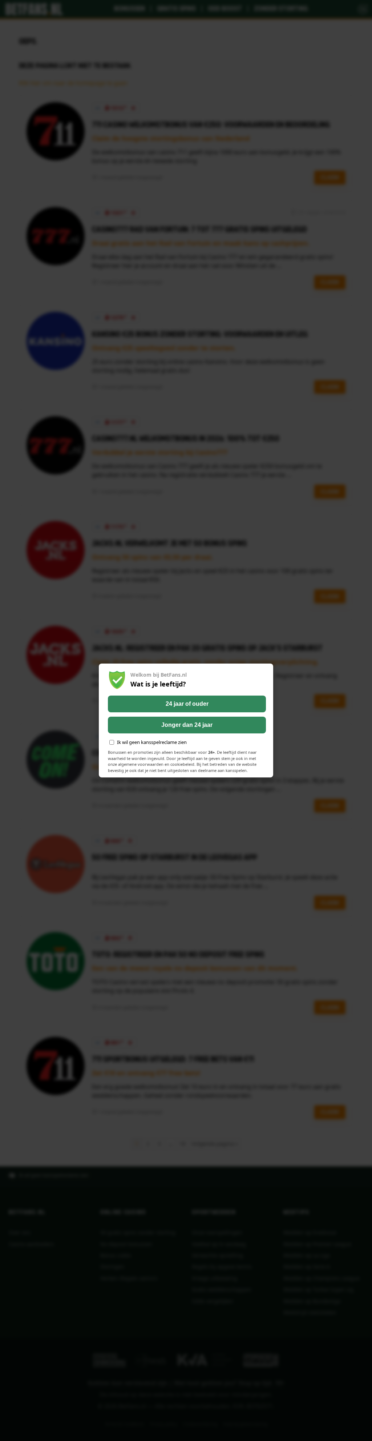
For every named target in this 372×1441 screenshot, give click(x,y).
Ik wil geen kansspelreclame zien (152, 742)
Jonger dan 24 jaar (187, 725)
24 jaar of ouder (187, 704)
